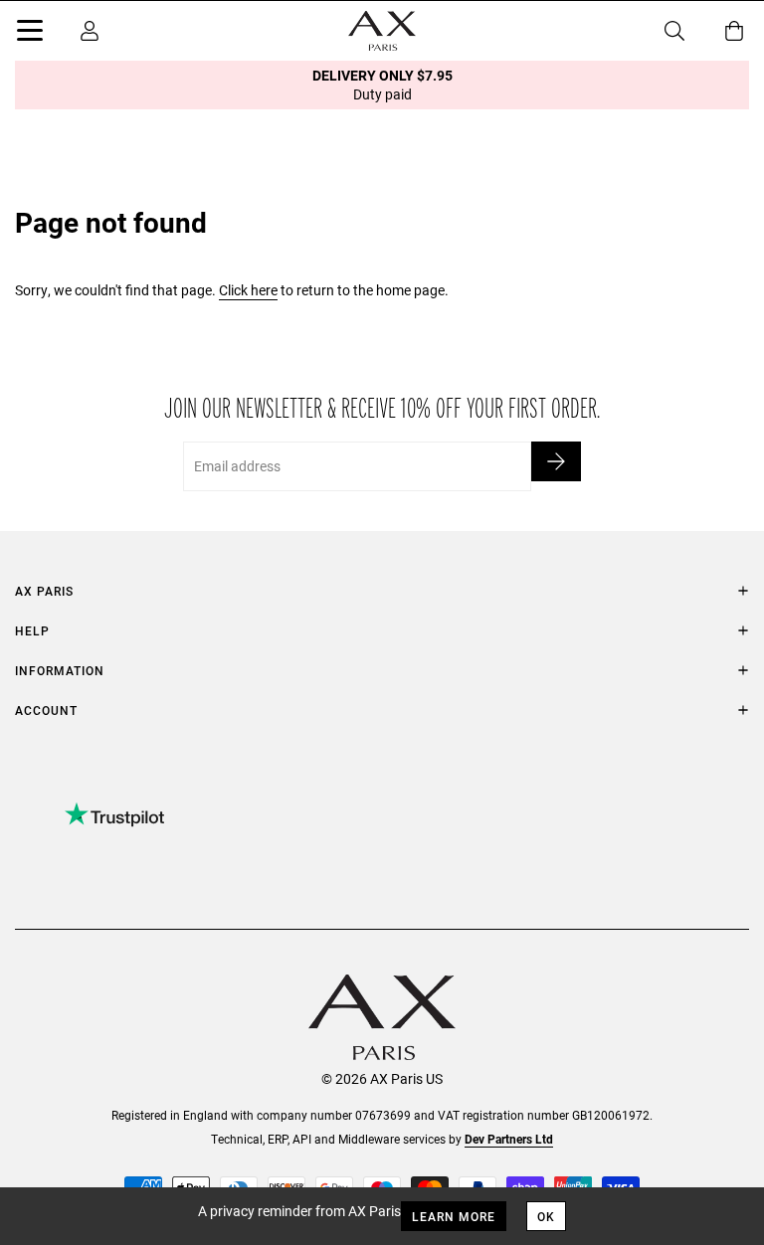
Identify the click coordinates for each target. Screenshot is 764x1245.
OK (546, 1216)
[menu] (30, 34)
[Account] (89, 31)
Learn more (453, 1216)
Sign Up (556, 461)
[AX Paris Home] (382, 31)
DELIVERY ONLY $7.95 (382, 84)
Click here (248, 289)
